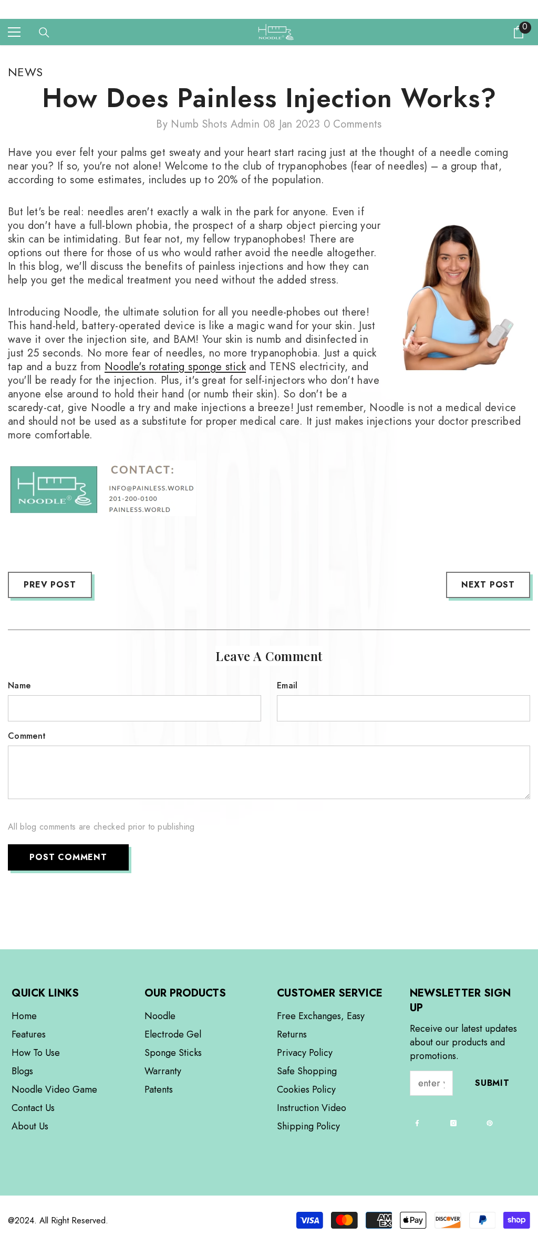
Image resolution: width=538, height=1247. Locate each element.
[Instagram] (453, 1123)
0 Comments (353, 124)
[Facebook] (417, 1123)
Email (287, 685)
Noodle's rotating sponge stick (175, 366)
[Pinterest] (489, 1123)
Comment (27, 736)
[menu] (14, 32)
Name (19, 685)
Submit (492, 1083)
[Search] (44, 32)
